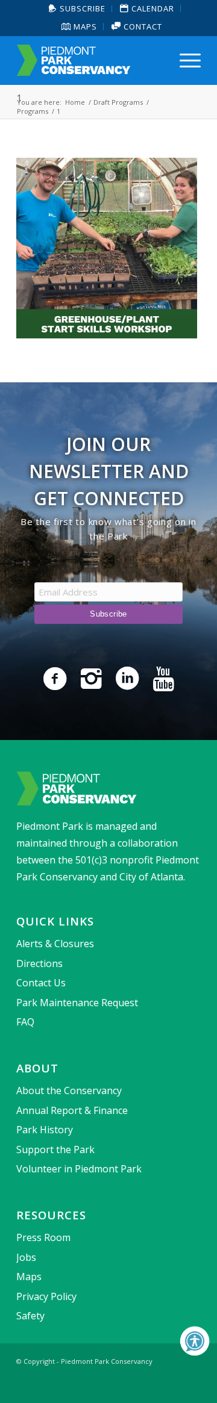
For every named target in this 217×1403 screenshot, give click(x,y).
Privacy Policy (46, 1296)
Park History (44, 1129)
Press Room (43, 1237)
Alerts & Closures (55, 943)
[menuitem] (77, 8)
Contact (141, 26)
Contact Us (41, 982)
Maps (84, 26)
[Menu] (184, 60)
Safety (30, 1315)
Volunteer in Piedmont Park (79, 1168)
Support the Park (55, 1149)
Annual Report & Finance (72, 1110)
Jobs (26, 1257)
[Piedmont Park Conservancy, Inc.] (90, 60)
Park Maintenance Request (77, 1002)
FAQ (25, 1021)
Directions (39, 963)
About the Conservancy (69, 1090)
